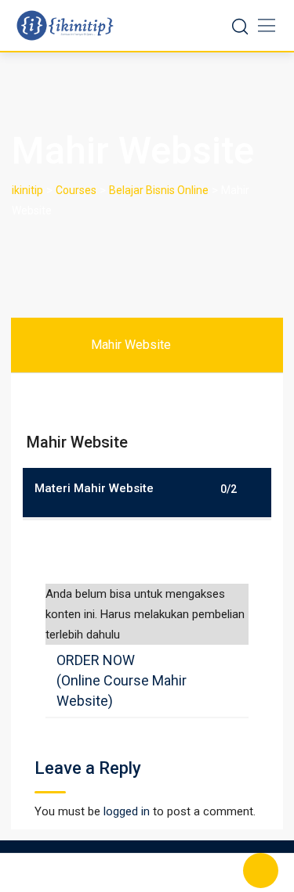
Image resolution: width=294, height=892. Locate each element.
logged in (126, 811)
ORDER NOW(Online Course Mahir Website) (121, 680)
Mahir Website (131, 344)
